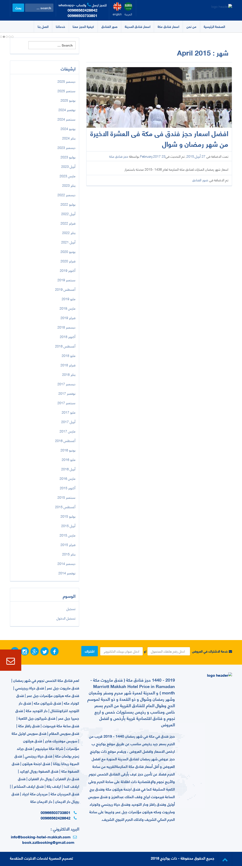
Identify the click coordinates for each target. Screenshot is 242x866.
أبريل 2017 (68, 421)
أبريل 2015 (68, 525)
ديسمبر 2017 (66, 384)
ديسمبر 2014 (66, 563)
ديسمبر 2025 (66, 81)
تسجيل (70, 608)
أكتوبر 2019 (67, 270)
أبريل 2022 (68, 213)
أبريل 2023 (68, 166)
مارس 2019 (67, 308)
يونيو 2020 (67, 251)
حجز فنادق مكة (118, 156)
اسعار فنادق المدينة (137, 26)
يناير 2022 (68, 232)
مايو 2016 (68, 459)
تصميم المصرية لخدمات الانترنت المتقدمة (41, 857)
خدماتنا (60, 26)
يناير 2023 (68, 185)
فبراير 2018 (67, 365)
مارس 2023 (67, 176)
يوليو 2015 (67, 516)
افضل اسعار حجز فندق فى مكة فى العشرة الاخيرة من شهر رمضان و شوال (159, 138)
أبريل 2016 (68, 469)
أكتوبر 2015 (67, 488)
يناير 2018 (68, 374)
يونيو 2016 (67, 450)
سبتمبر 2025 (66, 91)
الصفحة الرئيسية (214, 26)
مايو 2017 (68, 412)
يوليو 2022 (67, 204)
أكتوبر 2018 (67, 336)
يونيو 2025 (67, 100)
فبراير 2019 (67, 317)
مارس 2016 (67, 478)
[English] (117, 6)
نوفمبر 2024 (66, 110)
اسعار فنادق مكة (168, 26)
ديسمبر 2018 (66, 327)
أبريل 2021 (68, 242)
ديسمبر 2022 (66, 195)
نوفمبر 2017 (66, 393)
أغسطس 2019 (65, 289)
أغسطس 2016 (65, 440)
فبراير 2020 (67, 261)
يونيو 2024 (67, 128)
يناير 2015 (68, 554)
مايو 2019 (68, 299)
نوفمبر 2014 (66, 573)
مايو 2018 (68, 355)
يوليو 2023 (67, 157)
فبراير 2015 (67, 544)
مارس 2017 (67, 431)
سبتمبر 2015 (66, 497)
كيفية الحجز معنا (83, 26)
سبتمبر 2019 (66, 280)
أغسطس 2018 (65, 346)
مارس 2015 (67, 535)
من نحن (191, 26)
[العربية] (128, 6)
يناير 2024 (68, 138)
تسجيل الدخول (65, 618)
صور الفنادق (109, 26)
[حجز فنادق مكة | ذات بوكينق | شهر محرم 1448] (221, 4)
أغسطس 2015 (65, 507)
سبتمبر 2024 (66, 119)
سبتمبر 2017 (66, 403)
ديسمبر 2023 (66, 147)
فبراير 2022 (67, 223)
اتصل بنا (43, 26)
